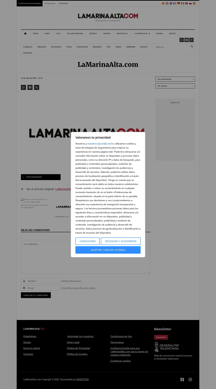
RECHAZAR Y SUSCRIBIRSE (121, 241)
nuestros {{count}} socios (101, 143)
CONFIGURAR (88, 241)
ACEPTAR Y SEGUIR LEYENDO (108, 250)
